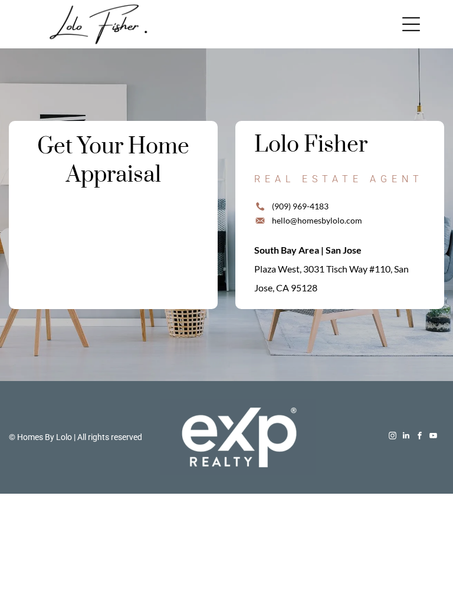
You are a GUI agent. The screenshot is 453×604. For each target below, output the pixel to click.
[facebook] (420, 437)
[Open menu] (411, 24)
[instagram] (393, 437)
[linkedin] (406, 437)
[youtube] (433, 437)
